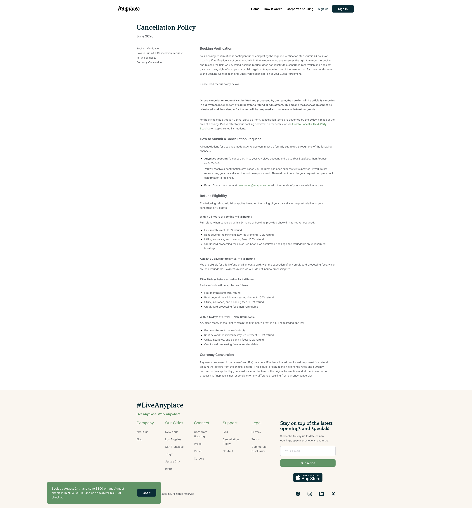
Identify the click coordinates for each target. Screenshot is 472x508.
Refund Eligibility (146, 57)
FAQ (225, 432)
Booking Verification (148, 48)
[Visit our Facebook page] (298, 494)
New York (171, 432)
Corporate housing (300, 9)
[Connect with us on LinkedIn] (321, 494)
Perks (198, 451)
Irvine (169, 469)
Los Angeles (173, 439)
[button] (343, 9)
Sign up (323, 9)
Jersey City (172, 461)
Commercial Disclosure (259, 449)
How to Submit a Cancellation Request (159, 53)
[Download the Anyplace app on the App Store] (308, 478)
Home (255, 9)
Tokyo (169, 454)
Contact (228, 451)
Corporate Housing (200, 434)
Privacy (256, 432)
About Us (142, 432)
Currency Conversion (149, 62)
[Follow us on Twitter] (333, 494)
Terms (255, 439)
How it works (273, 9)
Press (198, 443)
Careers (199, 458)
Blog (139, 439)
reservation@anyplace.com (254, 185)
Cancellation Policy (231, 441)
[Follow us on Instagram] (310, 494)
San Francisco (174, 446)
